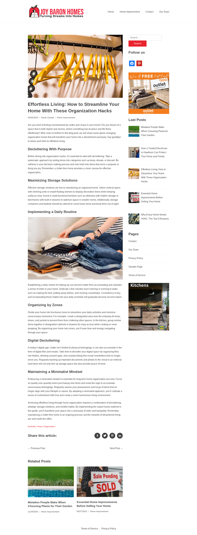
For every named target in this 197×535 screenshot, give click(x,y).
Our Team (164, 12)
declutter (32, 426)
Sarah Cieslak (47, 117)
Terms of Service (137, 275)
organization (49, 426)
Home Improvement (130, 12)
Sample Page (135, 266)
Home (111, 12)
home (40, 426)
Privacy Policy (135, 258)
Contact (149, 12)
